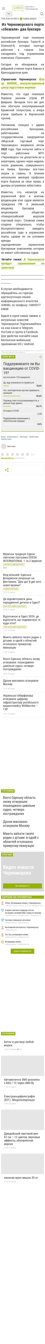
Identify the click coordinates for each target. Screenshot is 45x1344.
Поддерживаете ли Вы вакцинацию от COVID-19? (21, 368)
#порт (3, 437)
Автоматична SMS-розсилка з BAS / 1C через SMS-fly (22, 1081)
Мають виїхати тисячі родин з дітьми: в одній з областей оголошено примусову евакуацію (22, 642)
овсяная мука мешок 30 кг (21, 1177)
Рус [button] (8, 14)
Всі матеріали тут (23, 886)
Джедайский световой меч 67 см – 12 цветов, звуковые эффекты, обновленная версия (22, 1139)
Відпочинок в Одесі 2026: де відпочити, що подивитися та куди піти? (21, 620)
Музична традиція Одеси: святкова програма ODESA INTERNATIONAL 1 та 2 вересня (22, 557)
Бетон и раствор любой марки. (19, 1043)
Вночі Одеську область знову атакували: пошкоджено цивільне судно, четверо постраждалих (21, 664)
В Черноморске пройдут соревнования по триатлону (22, 263)
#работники (34, 437)
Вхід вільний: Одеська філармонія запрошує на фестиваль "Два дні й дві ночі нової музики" (22, 580)
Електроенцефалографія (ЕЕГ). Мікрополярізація (19, 1098)
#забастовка (6, 439)
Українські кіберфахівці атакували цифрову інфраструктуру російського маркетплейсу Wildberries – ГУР (20, 702)
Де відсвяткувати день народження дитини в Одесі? (21, 600)
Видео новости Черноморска (18, 870)
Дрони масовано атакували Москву (20, 682)
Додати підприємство (22, 951)
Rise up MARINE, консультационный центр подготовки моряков (22, 83)
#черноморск (12, 437)
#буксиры (24, 437)
